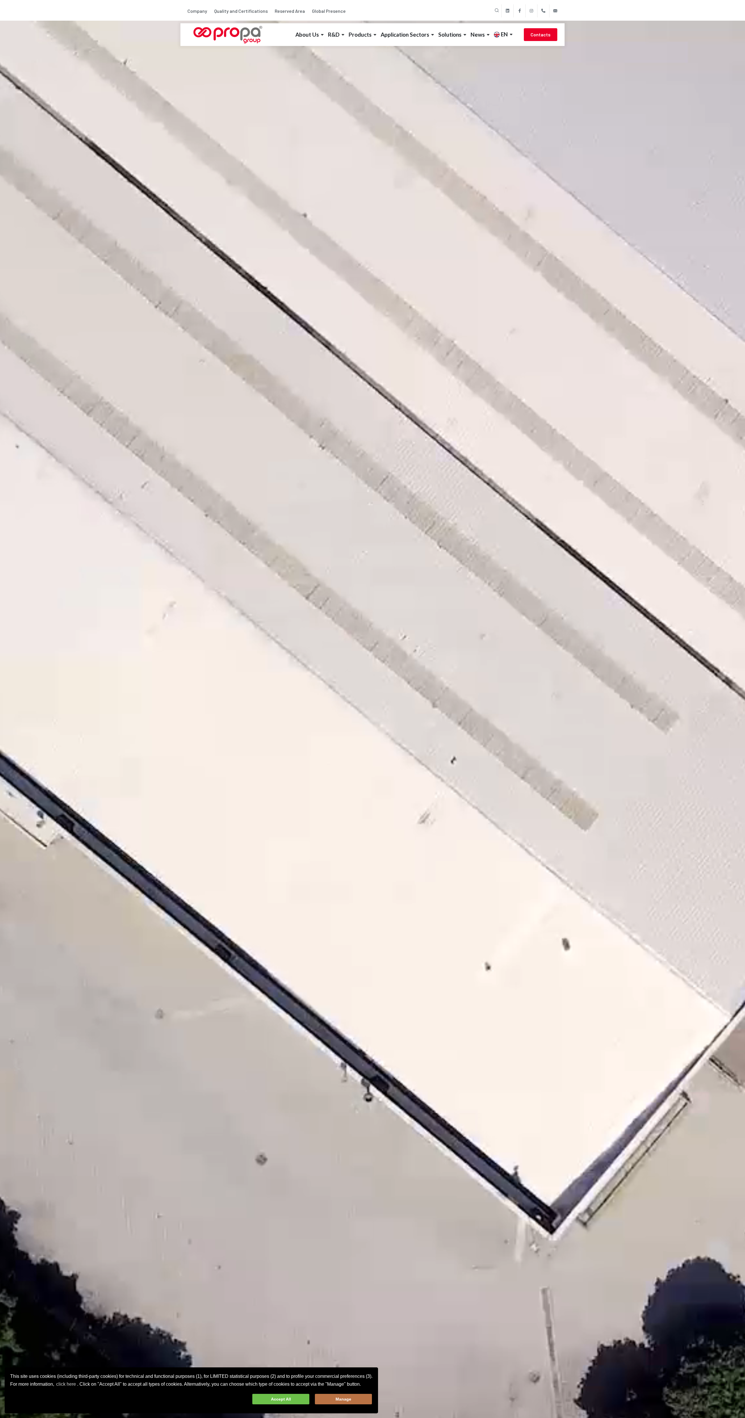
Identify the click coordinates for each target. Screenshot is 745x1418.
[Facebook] (519, 10)
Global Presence (329, 11)
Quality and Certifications (241, 11)
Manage (343, 1399)
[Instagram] (531, 10)
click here (66, 1384)
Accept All (281, 1399)
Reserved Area (290, 11)
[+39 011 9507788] (543, 10)
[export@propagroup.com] (555, 10)
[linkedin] (507, 10)
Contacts (541, 34)
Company (197, 11)
